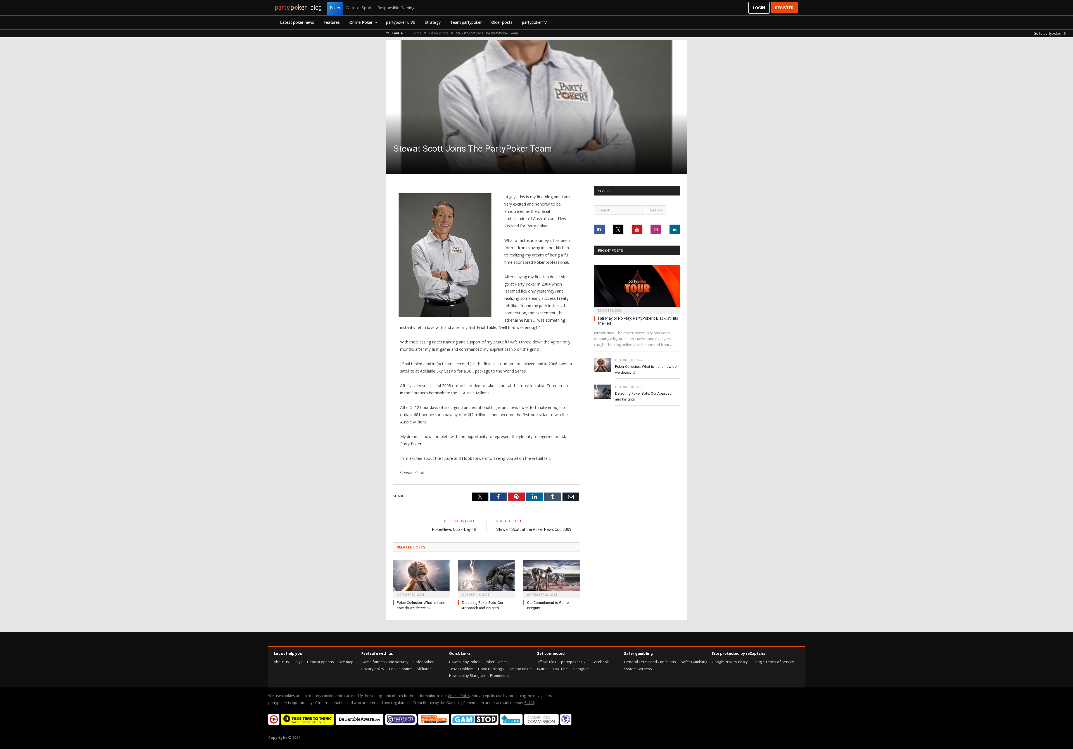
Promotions (500, 675)
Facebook (600, 661)
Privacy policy (372, 668)
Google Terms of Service (773, 661)
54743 (529, 702)
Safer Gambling (694, 661)
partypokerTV (534, 22)
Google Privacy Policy (730, 661)
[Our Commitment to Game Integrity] (551, 578)
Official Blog (546, 661)
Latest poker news (297, 22)
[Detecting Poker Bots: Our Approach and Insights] (486, 578)
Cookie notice (400, 668)
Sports (368, 7)
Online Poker (360, 22)
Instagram (581, 668)
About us (281, 661)
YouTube (560, 668)
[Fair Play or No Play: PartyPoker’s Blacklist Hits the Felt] (637, 287)
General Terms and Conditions (650, 661)
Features (332, 22)
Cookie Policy (459, 695)
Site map (346, 661)
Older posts (501, 22)
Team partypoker (466, 22)
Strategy (433, 22)
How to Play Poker (464, 661)
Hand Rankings (491, 668)
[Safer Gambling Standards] (565, 723)
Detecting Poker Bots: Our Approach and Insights (644, 396)
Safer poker (423, 661)
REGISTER (784, 7)
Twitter (542, 668)
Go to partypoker (1048, 33)
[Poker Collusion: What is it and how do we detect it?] (421, 578)
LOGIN (759, 7)
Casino (352, 7)
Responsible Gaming (396, 7)
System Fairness (638, 668)
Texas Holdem (461, 668)
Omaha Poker (520, 668)
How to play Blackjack (467, 675)
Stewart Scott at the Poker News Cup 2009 (533, 529)
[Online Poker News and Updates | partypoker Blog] (298, 7)
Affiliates (424, 668)
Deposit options (320, 661)
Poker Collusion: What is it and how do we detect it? (646, 369)
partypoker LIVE (400, 22)
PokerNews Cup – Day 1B (454, 529)
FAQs (298, 661)
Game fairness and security (385, 661)
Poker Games (496, 661)
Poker (335, 7)
